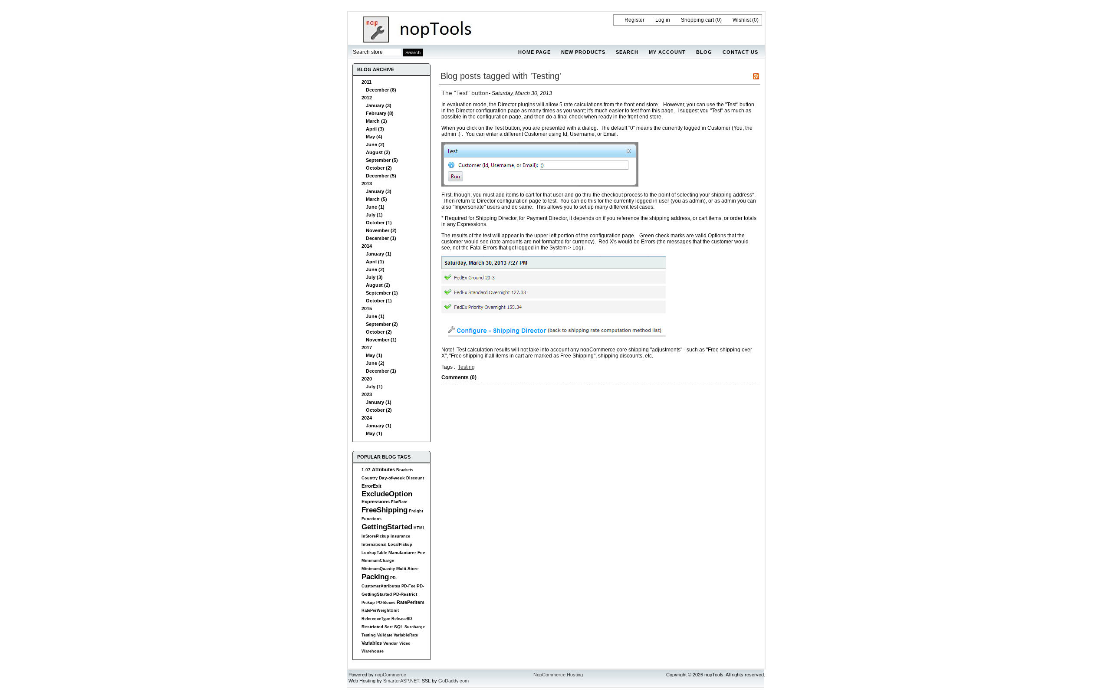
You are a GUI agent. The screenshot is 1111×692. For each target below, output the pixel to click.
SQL (398, 626)
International (374, 544)
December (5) (381, 175)
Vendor (390, 643)
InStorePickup (375, 536)
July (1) (374, 214)
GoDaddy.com (453, 680)
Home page (534, 52)
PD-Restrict (405, 594)
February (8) (380, 113)
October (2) (379, 168)
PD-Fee (408, 586)
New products (583, 52)
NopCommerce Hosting (558, 674)
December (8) (381, 89)
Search (627, 52)
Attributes (383, 469)
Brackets (404, 470)
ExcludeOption (387, 494)
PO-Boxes (385, 602)
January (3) (378, 105)
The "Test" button (465, 92)
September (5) (382, 160)
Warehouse (373, 651)
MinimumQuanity (378, 569)
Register (634, 20)
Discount (415, 478)
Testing (369, 635)
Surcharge (414, 627)
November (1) (381, 339)
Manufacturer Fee (406, 552)
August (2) (378, 152)
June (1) (375, 207)
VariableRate (406, 635)
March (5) (376, 199)
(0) (718, 20)
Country (370, 478)
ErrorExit (371, 486)
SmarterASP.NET (401, 680)
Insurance (400, 536)
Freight (416, 511)
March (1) (376, 121)
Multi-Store (407, 568)
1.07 (366, 469)
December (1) (381, 238)
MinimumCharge (378, 560)
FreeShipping (385, 510)
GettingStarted (387, 527)
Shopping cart (697, 20)
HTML (419, 528)
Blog (704, 52)
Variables (372, 643)
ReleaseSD (401, 619)
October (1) (379, 222)
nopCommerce (390, 674)
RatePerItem (410, 602)
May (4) (374, 136)
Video (405, 643)
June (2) (375, 144)
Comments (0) (459, 377)
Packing (375, 576)
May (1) (374, 355)
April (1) (375, 261)
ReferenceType (376, 619)
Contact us (740, 52)
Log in (662, 20)
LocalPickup (400, 544)
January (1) (378, 253)
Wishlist (742, 20)
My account (667, 52)
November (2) (381, 230)
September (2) (382, 324)
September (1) (382, 292)
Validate (384, 635)
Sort (389, 627)
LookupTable (374, 553)
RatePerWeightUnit (380, 610)
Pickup (368, 602)
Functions (371, 519)
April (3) (375, 128)
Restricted (372, 626)
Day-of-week (392, 478)
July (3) (374, 277)
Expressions (376, 501)
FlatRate (399, 502)
